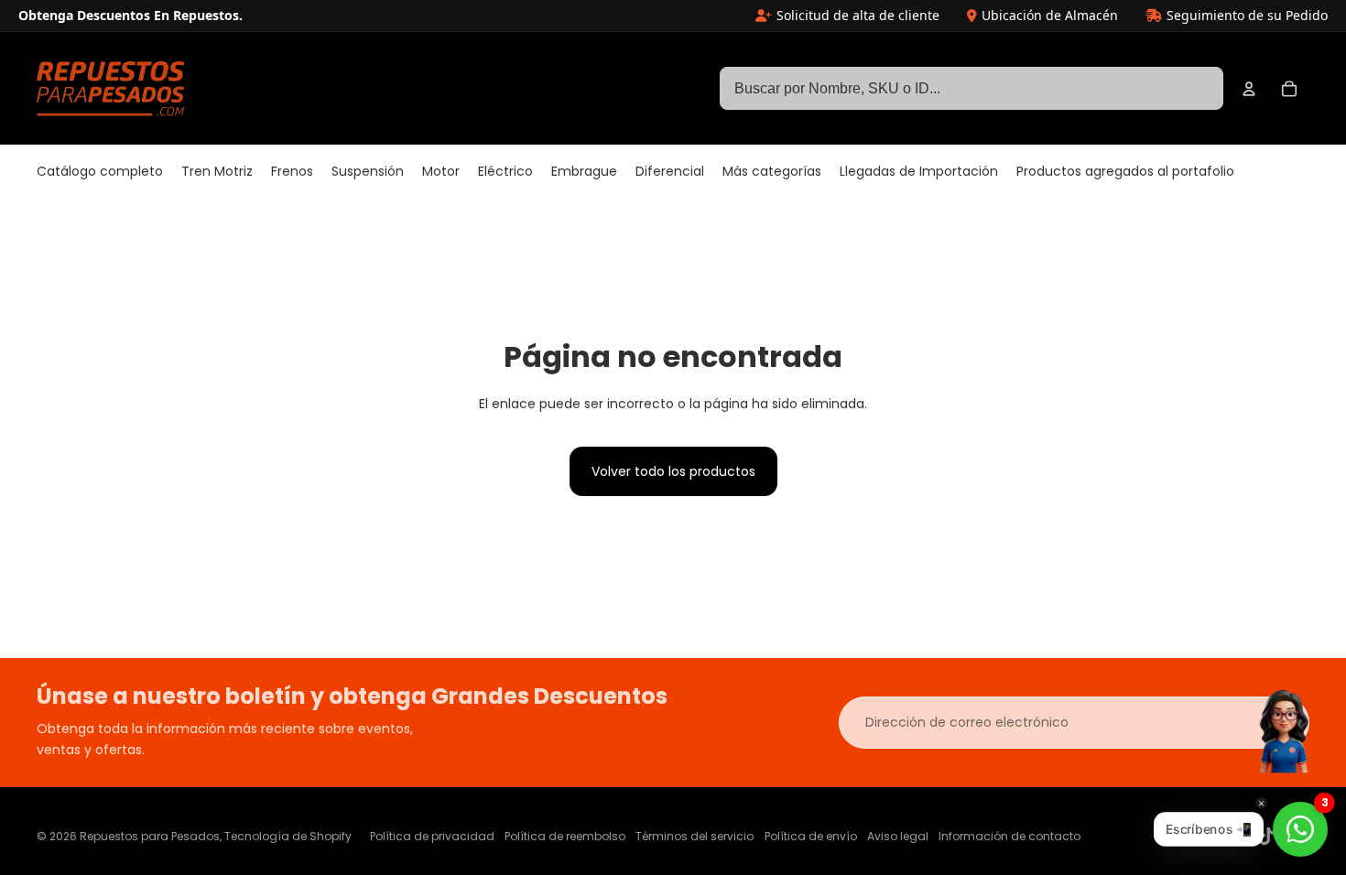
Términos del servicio (694, 836)
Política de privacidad (432, 836)
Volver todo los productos (673, 471)
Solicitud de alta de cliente (857, 15)
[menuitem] (100, 172)
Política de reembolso (565, 836)
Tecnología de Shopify (288, 836)
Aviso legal (897, 836)
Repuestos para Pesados (150, 836)
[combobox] (971, 89)
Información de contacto (1009, 836)
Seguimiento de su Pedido (1247, 15)
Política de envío (811, 836)
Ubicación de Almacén (1050, 15)
